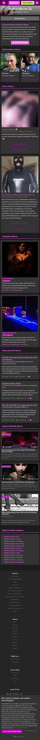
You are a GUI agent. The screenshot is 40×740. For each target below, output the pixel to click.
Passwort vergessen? (15, 588)
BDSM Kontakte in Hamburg (13, 557)
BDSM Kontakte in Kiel (11, 536)
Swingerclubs (6, 281)
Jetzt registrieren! (20, 42)
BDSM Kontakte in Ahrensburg (14, 562)
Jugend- (10, 593)
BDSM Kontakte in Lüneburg (13, 560)
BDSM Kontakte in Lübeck (12, 539)
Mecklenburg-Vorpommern (18, 344)
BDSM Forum (25, 407)
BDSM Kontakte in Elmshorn (13, 548)
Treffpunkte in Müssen (10, 236)
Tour (9, 579)
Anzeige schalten (20, 150)
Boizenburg (5, 344)
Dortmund (15, 636)
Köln (15, 639)
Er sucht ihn (15, 662)
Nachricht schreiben (10, 79)
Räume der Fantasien (9, 333)
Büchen (26, 197)
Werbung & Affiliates (14, 605)
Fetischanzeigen (14, 659)
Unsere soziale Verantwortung (15, 608)
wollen (20, 590)
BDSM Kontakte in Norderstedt (14, 546)
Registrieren (28, 3)
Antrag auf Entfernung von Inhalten (15, 596)
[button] (20, 737)
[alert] (20, 717)
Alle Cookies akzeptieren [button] (12, 731)
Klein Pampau (29, 131)
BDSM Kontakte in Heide (12, 553)
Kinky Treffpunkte (7, 335)
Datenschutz (18, 593)
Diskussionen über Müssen (11, 351)
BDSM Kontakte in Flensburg (13, 541)
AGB (15, 582)
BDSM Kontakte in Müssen (11, 49)
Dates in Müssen (8, 86)
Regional (15, 619)
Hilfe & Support (15, 576)
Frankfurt (14, 631)
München (14, 628)
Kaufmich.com (15, 678)
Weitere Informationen (20, 728)
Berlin (14, 622)
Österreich (15, 645)
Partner (12, 670)
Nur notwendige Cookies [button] (31, 730)
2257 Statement (14, 602)
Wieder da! (14, 3)
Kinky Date (5, 131)
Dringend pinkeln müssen (11, 383)
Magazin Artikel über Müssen (12, 426)
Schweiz (15, 648)
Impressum (15, 585)
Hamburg (14, 625)
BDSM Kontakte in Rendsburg (13, 550)
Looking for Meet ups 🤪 (9, 129)
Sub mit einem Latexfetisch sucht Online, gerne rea (18, 195)
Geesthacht (6, 290)
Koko (14, 681)
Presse (15, 611)
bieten (14, 590)
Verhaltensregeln (14, 599)
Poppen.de (15, 672)
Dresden (15, 642)
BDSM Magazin (17, 579)
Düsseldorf (15, 633)
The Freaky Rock (8, 278)
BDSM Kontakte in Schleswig (13, 555)
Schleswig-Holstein (17, 290)
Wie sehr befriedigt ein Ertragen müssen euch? (19, 405)
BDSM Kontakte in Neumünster (14, 543)
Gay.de (15, 675)
